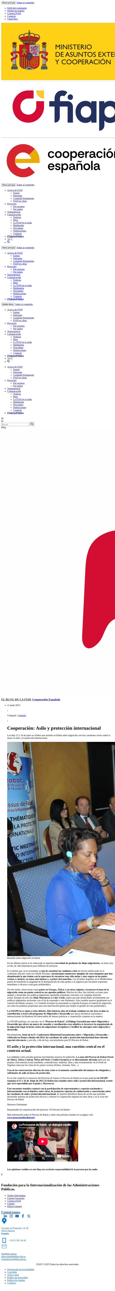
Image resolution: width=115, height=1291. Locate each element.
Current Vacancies (15, 1198)
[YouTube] (17, 1216)
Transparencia (13, 212)
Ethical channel (14, 1206)
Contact (11, 1203)
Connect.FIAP (14, 13)
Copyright (12, 1272)
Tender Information (16, 1195)
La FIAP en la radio (22, 222)
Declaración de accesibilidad (20, 1269)
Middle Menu (7, 304)
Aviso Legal (13, 1275)
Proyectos (11, 204)
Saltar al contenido (25, 2)
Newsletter (18, 228)
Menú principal (8, 3)
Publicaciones (19, 231)
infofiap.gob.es (9, 1253)
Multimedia (18, 225)
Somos (16, 193)
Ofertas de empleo (15, 10)
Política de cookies (16, 1280)
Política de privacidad (17, 1277)
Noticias (17, 217)
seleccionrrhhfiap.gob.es (13, 1256)
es (2, 420)
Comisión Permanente (23, 198)
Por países (18, 209)
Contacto (11, 16)
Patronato (17, 195)
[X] (29, 1216)
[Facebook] (23, 1216)
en (2, 418)
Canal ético (12, 19)
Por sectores (19, 206)
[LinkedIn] (5, 1216)
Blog (15, 220)
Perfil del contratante (17, 8)
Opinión (22, 715)
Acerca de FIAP (15, 190)
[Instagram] (11, 1216)
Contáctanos (10, 1212)
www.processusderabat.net (20, 1117)
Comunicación (14, 214)
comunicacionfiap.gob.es (13, 1259)
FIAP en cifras (20, 201)
